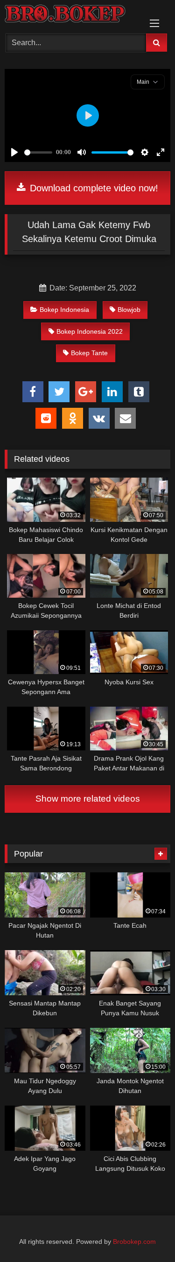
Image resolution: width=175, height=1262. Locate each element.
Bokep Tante (89, 353)
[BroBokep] (72, 15)
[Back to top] (146, 1234)
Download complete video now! (92, 188)
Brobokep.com (134, 1241)
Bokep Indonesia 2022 (89, 331)
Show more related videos (87, 798)
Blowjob (129, 309)
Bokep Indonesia (64, 309)
